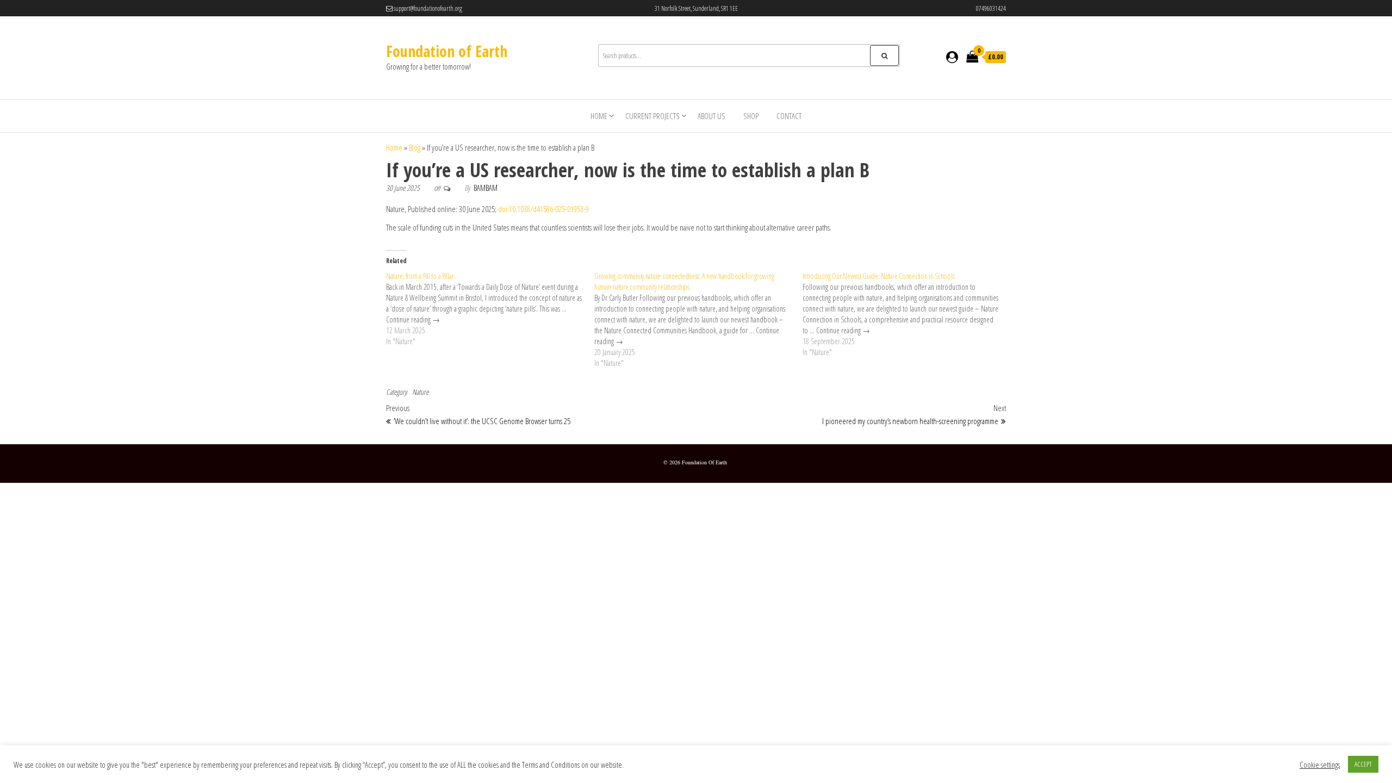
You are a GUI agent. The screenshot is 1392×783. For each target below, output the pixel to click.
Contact (788, 115)
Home (599, 115)
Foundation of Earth (446, 51)
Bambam (486, 188)
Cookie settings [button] (1320, 764)
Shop (751, 115)
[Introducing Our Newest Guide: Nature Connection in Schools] (907, 314)
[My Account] (952, 57)
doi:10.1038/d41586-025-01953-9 (543, 208)
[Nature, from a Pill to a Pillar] (490, 309)
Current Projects (652, 115)
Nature (420, 392)
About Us (711, 115)
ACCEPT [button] (1363, 764)
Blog (414, 147)
